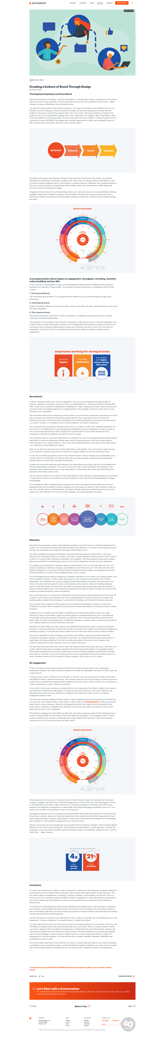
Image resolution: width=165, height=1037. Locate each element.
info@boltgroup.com (44, 1020)
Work (92, 3)
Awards (68, 1020)
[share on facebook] (39, 976)
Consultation (122, 2)
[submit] (121, 1023)
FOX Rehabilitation (92, 702)
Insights (100, 3)
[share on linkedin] (43, 976)
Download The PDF (125, 976)
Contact (110, 3)
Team (67, 1023)
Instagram (87, 1022)
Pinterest (86, 1025)
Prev (34, 1006)
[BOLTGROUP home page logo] (38, 3)
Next (130, 1006)
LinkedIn (86, 1020)
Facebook (86, 1023)
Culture (72, 3)
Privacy (68, 1025)
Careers (68, 1022)
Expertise (83, 3)
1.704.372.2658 (43, 1022)
